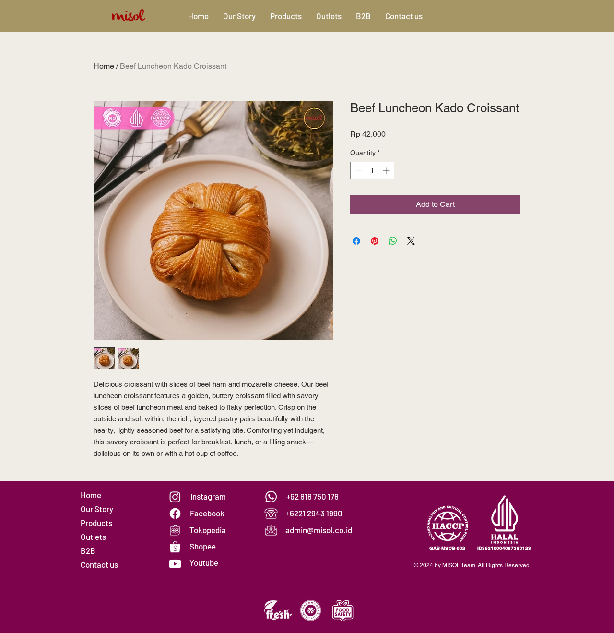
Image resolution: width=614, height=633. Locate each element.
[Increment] (387, 170)
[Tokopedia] (175, 530)
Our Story (97, 509)
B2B (88, 550)
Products (96, 522)
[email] (271, 530)
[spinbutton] (372, 170)
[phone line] (271, 513)
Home (104, 66)
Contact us (99, 564)
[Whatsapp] (271, 497)
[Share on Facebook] (356, 241)
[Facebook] (175, 513)
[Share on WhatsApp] (393, 241)
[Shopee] (175, 547)
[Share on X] (411, 241)
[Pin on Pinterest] (374, 241)
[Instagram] (175, 497)
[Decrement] (358, 170)
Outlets (93, 536)
